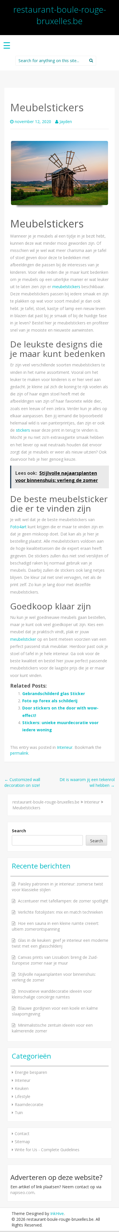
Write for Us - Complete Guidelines (47, 1149)
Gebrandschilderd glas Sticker (53, 693)
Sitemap (22, 1141)
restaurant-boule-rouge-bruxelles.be (59, 15)
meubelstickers (66, 286)
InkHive (57, 1213)
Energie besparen (31, 1072)
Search (19, 830)
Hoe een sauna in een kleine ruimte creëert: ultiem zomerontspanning (55, 926)
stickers (23, 430)
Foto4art (18, 526)
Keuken (22, 1088)
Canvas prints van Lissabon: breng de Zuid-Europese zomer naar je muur (55, 960)
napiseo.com (22, 1192)
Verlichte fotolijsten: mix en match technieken (60, 912)
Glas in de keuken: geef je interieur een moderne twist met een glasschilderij (60, 943)
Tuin (19, 1112)
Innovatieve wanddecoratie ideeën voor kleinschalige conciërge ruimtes (52, 994)
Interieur (64, 747)
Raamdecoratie (29, 1104)
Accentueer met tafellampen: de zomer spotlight (63, 901)
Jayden (66, 121)
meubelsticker (23, 639)
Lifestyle (22, 1096)
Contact (22, 1133)
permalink (19, 753)
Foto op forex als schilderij (49, 700)
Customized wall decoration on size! (22, 782)
